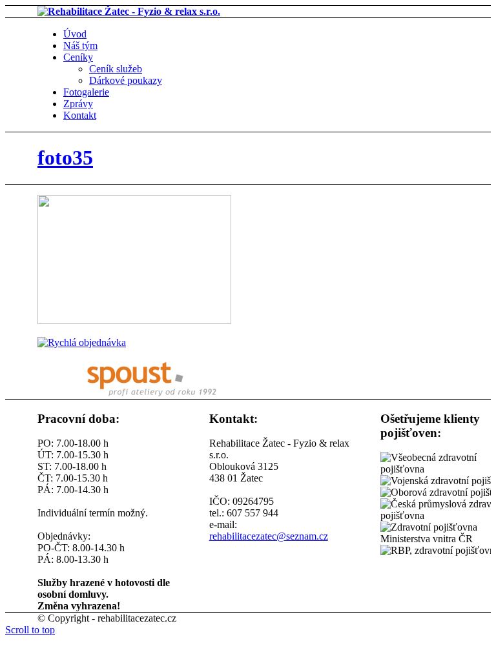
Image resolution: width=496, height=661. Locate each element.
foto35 (65, 157)
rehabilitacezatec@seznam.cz (268, 536)
